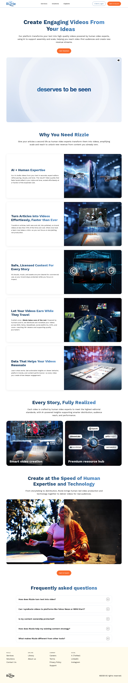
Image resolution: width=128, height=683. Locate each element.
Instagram (75, 662)
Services (10, 655)
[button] (67, 3)
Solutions (10, 659)
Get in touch (64, 573)
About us (32, 659)
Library (31, 655)
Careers (53, 655)
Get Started (64, 51)
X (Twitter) (75, 655)
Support (53, 665)
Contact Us (11, 662)
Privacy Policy (55, 662)
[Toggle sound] (119, 60)
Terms (52, 659)
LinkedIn (74, 659)
